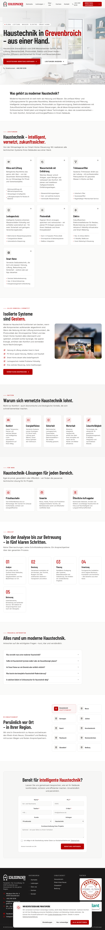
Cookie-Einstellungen (55, 914)
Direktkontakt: (16, 68)
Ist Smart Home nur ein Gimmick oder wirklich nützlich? (25, 667)
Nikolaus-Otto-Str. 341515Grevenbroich (13, 894)
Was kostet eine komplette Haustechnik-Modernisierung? (26, 673)
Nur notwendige (62, 922)
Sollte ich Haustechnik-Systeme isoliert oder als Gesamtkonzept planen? (31, 661)
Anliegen (69, 817)
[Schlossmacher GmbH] (14, 877)
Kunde (36, 817)
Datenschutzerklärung (30, 917)
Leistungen (34, 883)
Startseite (34, 880)
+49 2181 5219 (77, 4)
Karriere (33, 890)
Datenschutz (75, 840)
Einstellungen (47, 922)
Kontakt (33, 894)
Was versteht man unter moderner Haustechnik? (23, 654)
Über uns (34, 887)
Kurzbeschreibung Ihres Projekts (52, 826)
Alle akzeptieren (80, 922)
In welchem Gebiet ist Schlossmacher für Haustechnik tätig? (27, 679)
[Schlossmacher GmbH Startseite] (13, 4)
